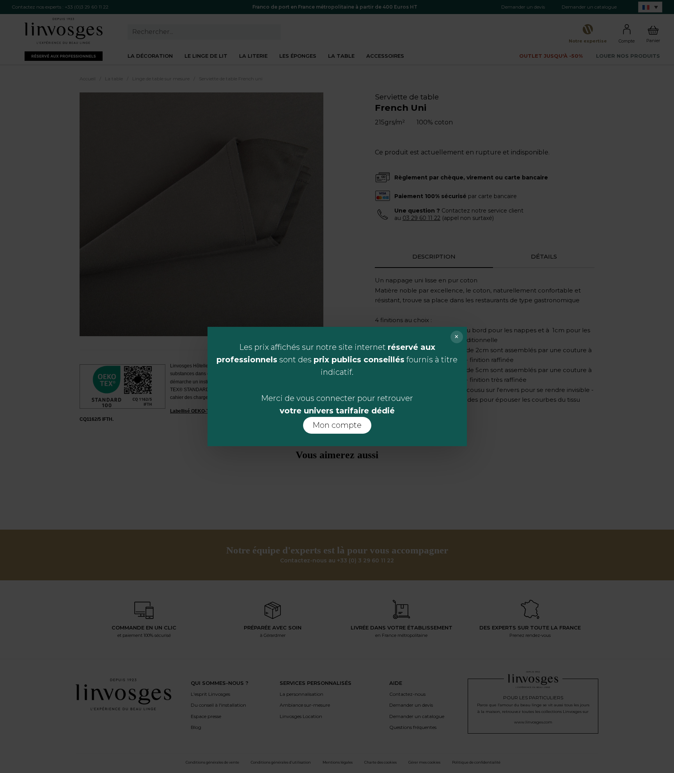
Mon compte (337, 425)
